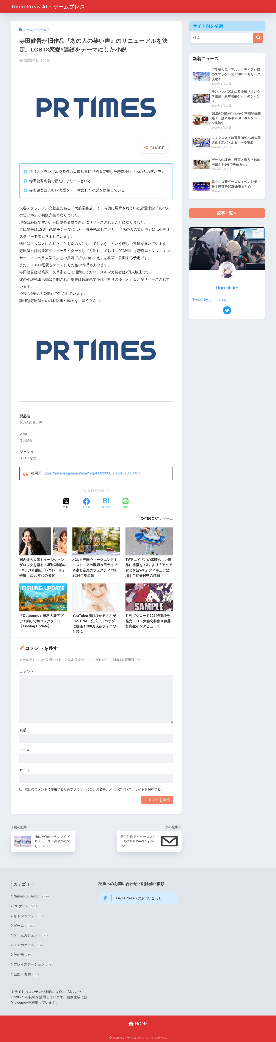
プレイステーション (33, 964)
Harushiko (227, 288)
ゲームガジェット (31, 935)
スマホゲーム (28, 945)
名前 (23, 730)
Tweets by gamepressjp (210, 300)
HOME (140, 1023)
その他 (23, 954)
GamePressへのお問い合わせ (139, 898)
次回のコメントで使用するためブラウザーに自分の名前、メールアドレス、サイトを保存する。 (94, 789)
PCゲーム (25, 906)
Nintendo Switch (31, 896)
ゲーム (168, 518)
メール (24, 750)
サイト (24, 770)
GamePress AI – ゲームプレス (48, 6)
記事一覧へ (227, 213)
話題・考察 (26, 974)
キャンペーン (28, 916)
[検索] (258, 38)
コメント (29, 672)
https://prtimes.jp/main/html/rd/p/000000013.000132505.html (92, 473)
